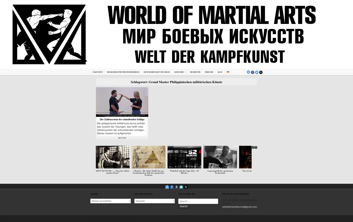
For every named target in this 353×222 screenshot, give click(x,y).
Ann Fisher (122, 138)
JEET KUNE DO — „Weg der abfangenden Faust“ (113, 171)
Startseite (98, 72)
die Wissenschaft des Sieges (157, 72)
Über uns (209, 72)
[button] (256, 147)
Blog (220, 72)
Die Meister (195, 72)
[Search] (261, 72)
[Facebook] (252, 72)
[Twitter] (248, 72)
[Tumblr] (176, 187)
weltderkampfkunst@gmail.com (239, 206)
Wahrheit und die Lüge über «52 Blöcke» (184, 171)
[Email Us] (256, 72)
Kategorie (179, 72)
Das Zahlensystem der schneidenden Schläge (122, 119)
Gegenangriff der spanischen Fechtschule (220, 171)
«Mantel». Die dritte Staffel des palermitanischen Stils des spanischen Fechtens (148, 172)
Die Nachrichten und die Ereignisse (123, 72)
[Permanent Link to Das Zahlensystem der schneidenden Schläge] (122, 102)
